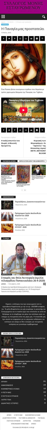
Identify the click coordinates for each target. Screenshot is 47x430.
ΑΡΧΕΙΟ (33, 424)
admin (3, 284)
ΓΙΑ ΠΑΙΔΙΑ (10, 22)
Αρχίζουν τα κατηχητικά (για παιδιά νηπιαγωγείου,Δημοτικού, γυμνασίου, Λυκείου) (8, 179)
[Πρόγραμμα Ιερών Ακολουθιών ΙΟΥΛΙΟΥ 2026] (7, 228)
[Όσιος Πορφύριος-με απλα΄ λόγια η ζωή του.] (39, 170)
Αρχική (3, 22)
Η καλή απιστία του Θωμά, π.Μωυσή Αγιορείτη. (10, 143)
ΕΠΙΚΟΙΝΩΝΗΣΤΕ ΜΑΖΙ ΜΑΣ (20, 424)
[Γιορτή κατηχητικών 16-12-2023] (24, 174)
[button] (43, 16)
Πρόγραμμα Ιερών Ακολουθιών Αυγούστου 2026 (28, 214)
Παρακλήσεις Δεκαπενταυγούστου (30, 201)
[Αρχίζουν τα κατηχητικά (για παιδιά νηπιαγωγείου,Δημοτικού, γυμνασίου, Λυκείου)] (8, 170)
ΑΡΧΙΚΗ (34, 174)
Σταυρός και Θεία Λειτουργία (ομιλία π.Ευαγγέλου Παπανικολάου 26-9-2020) (23, 279)
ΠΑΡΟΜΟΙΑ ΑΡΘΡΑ (9, 161)
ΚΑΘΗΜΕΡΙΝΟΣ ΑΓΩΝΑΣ (10, 389)
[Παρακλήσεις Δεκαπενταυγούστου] (7, 205)
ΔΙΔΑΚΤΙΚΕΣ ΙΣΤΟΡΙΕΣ (9, 403)
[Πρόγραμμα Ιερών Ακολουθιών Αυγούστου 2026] (7, 216)
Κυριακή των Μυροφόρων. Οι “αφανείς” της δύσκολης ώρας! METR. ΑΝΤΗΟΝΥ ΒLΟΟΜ (38, 146)
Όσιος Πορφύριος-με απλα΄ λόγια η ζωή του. (39, 177)
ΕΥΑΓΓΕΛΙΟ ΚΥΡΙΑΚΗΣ (9, 396)
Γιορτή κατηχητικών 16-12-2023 (23, 185)
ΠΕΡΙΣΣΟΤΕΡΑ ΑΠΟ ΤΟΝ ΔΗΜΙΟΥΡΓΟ (31, 161)
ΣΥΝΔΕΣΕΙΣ (37, 421)
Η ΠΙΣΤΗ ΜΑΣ (6, 392)
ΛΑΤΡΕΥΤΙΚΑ (6, 400)
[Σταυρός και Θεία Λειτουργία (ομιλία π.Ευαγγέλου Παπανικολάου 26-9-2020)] (23, 258)
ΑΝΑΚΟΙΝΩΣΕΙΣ (6, 174)
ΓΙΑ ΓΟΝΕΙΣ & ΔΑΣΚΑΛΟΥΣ (27, 418)
